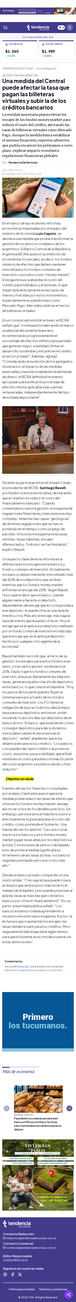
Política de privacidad (21, 1289)
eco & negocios (46, 68)
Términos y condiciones (53, 1289)
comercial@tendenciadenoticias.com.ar (31, 1247)
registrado (25, 970)
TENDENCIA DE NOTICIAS (17, 68)
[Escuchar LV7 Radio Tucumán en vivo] (61, 27)
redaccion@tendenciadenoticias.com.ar (31, 1238)
